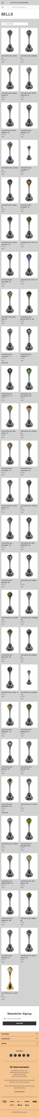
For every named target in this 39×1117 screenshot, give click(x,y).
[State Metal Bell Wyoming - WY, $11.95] (29, 602)
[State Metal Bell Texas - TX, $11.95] (10, 41)
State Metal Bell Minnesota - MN (7, 919)
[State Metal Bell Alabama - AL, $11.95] (29, 152)
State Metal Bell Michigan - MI (7, 581)
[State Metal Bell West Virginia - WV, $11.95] (10, 115)
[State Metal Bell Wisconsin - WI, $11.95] (10, 264)
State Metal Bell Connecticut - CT (7, 395)
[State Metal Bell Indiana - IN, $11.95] (29, 41)
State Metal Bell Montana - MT (7, 768)
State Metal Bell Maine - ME (28, 919)
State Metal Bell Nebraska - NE (26, 731)
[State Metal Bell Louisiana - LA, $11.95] (10, 339)
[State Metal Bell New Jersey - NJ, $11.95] (10, 416)
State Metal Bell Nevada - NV (28, 432)
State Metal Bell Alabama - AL (26, 169)
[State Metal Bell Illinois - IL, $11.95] (29, 789)
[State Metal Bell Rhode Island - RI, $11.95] (10, 78)
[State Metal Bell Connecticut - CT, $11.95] (10, 379)
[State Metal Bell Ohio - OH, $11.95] (29, 227)
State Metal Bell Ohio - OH (29, 242)
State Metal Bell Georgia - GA (9, 845)
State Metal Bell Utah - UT (29, 280)
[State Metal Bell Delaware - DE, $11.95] (29, 190)
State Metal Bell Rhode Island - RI (9, 94)
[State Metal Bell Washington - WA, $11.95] (29, 379)
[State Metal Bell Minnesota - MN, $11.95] (10, 903)
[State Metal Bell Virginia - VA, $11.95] (29, 677)
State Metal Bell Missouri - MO (26, 768)
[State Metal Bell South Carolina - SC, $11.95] (10, 227)
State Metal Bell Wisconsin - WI (7, 281)
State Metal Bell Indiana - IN (28, 57)
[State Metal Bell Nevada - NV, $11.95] (29, 416)
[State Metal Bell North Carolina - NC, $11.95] (29, 78)
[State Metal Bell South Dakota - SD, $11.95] (10, 490)
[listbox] (17, 24)
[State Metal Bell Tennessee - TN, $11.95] (10, 714)
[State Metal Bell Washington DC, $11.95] (29, 828)
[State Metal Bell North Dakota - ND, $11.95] (29, 940)
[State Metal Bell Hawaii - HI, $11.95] (29, 565)
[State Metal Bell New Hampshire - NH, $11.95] (29, 528)
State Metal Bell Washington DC (26, 845)
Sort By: (4, 24)
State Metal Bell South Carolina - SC (9, 243)
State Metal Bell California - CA (26, 469)
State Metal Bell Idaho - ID (9, 206)
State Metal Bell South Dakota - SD (9, 507)
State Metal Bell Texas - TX (9, 57)
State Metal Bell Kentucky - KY (7, 957)
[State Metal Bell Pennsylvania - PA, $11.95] (10, 866)
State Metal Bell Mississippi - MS (7, 805)
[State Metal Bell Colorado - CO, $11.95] (10, 453)
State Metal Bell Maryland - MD (7, 656)
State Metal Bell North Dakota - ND (28, 957)
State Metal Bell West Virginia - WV (8, 131)
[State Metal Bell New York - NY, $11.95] (10, 302)
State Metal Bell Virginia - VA (28, 693)
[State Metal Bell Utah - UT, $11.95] (29, 264)
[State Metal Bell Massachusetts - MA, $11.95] (29, 302)
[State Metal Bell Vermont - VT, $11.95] (29, 339)
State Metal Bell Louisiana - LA (7, 355)
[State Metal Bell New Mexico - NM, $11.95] (29, 866)
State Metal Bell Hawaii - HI (28, 581)
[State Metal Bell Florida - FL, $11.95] (10, 152)
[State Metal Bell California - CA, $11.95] (29, 453)
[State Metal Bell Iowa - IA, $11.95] (10, 677)
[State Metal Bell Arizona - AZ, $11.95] (10, 602)
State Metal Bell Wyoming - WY (29, 619)
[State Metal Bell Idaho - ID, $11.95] (10, 190)
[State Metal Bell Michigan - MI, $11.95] (10, 565)
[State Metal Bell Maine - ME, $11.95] (29, 903)
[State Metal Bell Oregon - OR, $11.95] (29, 490)
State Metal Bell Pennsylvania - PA (7, 882)
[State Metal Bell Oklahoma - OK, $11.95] (10, 528)
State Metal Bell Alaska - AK (9, 994)
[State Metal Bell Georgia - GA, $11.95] (10, 828)
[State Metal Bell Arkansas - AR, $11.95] (29, 115)
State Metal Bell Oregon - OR (29, 507)
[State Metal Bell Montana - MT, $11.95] (10, 752)
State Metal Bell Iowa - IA (9, 692)
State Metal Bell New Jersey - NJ (8, 432)
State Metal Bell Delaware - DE (26, 206)
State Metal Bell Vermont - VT (26, 355)
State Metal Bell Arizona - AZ (9, 619)
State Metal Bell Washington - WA (26, 395)
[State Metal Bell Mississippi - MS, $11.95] (10, 789)
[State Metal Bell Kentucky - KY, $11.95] (10, 940)
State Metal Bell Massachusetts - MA (27, 318)
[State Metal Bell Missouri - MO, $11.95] (29, 752)
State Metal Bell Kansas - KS (28, 656)
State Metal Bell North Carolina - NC (28, 94)
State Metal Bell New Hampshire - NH (27, 544)
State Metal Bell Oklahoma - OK (7, 544)
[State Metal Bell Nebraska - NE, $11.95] (29, 714)
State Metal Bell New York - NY (8, 318)
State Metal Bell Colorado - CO (7, 469)
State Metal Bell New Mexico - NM (27, 882)
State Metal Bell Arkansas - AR (26, 131)
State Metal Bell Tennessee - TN (7, 731)
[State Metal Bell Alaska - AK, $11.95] (10, 978)
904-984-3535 (20, 1092)
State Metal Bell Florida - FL (9, 169)
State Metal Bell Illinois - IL (28, 805)
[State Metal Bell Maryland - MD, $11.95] (10, 640)
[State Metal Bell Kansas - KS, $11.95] (29, 640)
